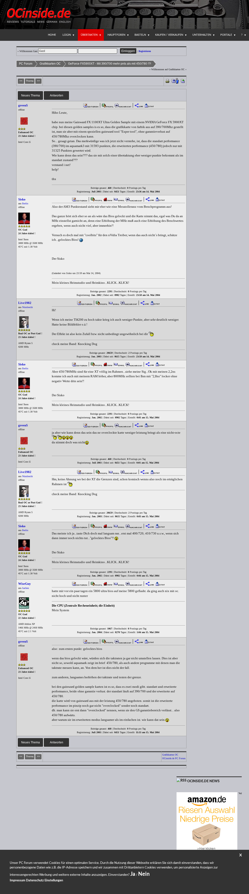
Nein (144, 874)
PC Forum (25, 63)
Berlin (25, 203)
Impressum (17, 880)
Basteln (140, 35)
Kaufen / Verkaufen (169, 35)
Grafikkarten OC (50, 63)
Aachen (25, 588)
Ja (132, 874)
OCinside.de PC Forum (174, 758)
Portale (226, 35)
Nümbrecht (27, 307)
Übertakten (89, 35)
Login (66, 35)
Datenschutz (35, 880)
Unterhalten (201, 35)
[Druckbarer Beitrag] (167, 80)
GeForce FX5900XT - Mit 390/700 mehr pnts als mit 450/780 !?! (109, 63)
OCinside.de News (203, 781)
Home (52, 35)
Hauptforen (116, 35)
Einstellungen (53, 880)
